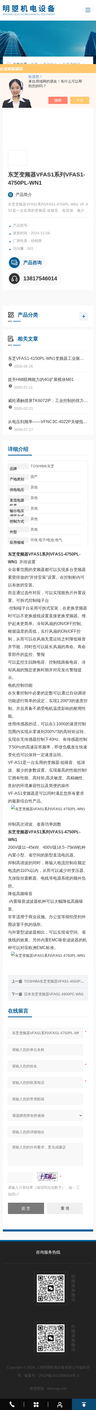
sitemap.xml (57, 1388)
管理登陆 (37, 1388)
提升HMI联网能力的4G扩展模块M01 (41, 379)
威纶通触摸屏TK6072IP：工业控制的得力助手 (48, 400)
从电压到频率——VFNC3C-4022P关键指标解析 (48, 422)
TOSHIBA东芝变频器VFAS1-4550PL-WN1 (58, 981)
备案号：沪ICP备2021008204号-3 (51, 1375)
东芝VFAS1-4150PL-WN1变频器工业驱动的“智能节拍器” (48, 358)
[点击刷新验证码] (47, 1176)
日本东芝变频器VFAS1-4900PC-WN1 (54, 994)
